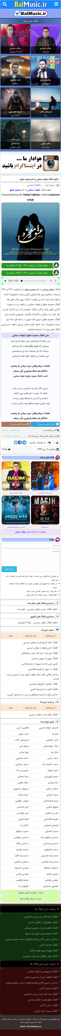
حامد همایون (15, 80)
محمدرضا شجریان (49, 856)
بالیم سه (45, 52)
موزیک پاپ (49, 185)
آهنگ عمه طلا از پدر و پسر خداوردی (40, 917)
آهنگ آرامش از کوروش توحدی (43, 684)
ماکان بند (24, 825)
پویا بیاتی (23, 752)
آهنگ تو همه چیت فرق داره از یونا (41, 934)
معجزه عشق (15, 190)
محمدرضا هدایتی (50, 862)
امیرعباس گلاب (46, 112)
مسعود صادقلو (51, 868)
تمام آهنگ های (27, 532)
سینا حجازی (52, 795)
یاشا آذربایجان (15, 52)
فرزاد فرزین (23, 819)
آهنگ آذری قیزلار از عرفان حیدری (42, 648)
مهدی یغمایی (51, 880)
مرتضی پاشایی (21, 862)
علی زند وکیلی (51, 813)
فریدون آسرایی (51, 825)
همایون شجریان (50, 886)
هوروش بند (23, 886)
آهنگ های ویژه (30, 21)
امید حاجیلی (52, 740)
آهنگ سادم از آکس (48, 945)
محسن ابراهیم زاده (49, 837)
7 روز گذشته (50, 636)
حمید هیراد (53, 770)
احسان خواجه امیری (48, 728)
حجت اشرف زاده (50, 764)
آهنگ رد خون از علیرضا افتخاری (43, 669)
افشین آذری (22, 728)
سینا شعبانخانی (50, 801)
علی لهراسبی (22, 813)
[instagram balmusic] (30, 172)
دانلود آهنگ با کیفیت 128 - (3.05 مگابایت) (27, 266)
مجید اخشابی (51, 831)
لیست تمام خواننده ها (30, 899)
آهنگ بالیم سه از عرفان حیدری (43, 715)
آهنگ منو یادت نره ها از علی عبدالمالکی (39, 653)
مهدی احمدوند (21, 868)
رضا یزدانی (53, 783)
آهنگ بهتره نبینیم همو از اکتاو (43, 951)
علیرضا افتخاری (51, 819)
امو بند (55, 734)
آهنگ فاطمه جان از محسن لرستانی (40, 928)
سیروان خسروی (21, 789)
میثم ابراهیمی (22, 880)
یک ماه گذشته (30, 636)
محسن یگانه (22, 844)
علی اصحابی (22, 807)
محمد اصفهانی (51, 850)
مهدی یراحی (22, 874)
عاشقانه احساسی (34, 185)
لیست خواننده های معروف (30, 893)
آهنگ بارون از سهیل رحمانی (45, 659)
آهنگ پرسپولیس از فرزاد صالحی (42, 972)
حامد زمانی (52, 758)
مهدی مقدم (52, 874)
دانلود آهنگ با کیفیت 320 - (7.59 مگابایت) (27, 273)
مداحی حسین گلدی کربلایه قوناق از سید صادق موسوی (31, 939)
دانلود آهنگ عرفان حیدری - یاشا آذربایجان (38, 623)
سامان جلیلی (52, 789)
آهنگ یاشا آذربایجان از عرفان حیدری (40, 643)
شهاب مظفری (21, 801)
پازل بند (54, 752)
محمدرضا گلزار (21, 856)
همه (10, 636)
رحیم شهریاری (51, 777)
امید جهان (23, 734)
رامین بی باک (22, 770)
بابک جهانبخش (50, 746)
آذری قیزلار (45, 83)
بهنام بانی (23, 746)
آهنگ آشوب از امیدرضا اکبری (44, 689)
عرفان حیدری (45, 48)
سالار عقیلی (45, 143)
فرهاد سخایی (33, 190)
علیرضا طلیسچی (15, 112)
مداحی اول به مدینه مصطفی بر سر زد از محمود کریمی (32, 695)
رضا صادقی (15, 143)
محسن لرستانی (50, 844)
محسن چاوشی (21, 837)
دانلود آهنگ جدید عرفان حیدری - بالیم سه (37, 609)
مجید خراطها (22, 831)
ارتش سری (15, 115)
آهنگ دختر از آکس (48, 1005)
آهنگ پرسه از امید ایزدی (45, 1011)
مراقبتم (15, 83)
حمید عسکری (21, 764)
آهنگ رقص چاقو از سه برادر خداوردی (40, 956)
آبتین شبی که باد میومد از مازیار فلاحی (39, 664)
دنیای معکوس (15, 147)
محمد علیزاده (22, 850)
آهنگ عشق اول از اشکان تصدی (42, 922)
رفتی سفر (45, 147)
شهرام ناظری (52, 807)
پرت (45, 115)
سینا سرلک (23, 795)
